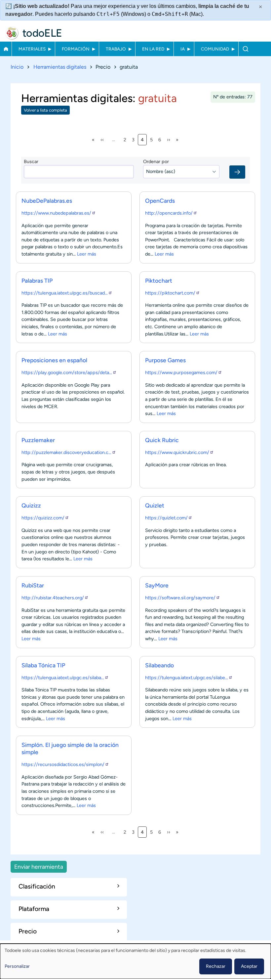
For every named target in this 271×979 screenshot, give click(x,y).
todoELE (42, 33)
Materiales (32, 49)
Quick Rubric (162, 440)
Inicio (6, 49)
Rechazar (215, 966)
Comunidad (215, 49)
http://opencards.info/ (169, 213)
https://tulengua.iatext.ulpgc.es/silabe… (186, 678)
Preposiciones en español (54, 360)
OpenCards (160, 200)
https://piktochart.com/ (170, 293)
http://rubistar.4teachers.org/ (52, 598)
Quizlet (154, 505)
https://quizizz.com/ (42, 518)
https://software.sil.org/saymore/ (180, 598)
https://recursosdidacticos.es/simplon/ (62, 764)
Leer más (86, 254)
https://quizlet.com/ (166, 518)
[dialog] (135, 961)
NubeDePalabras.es (46, 200)
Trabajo (116, 49)
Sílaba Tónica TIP (43, 665)
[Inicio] (12, 33)
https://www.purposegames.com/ (181, 372)
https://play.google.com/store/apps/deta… (66, 372)
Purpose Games (165, 360)
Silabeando (159, 665)
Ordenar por (156, 161)
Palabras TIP (37, 280)
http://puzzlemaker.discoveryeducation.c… (66, 452)
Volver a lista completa (45, 110)
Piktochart (158, 280)
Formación (76, 49)
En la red (153, 49)
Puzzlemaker (38, 440)
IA (182, 49)
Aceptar (249, 966)
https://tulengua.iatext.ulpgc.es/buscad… (64, 293)
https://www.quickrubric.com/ (177, 452)
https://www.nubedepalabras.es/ (56, 213)
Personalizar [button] (17, 966)
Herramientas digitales (59, 67)
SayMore (157, 585)
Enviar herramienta (38, 866)
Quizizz (31, 505)
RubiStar (32, 585)
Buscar (245, 49)
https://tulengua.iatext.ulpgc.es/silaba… (62, 678)
